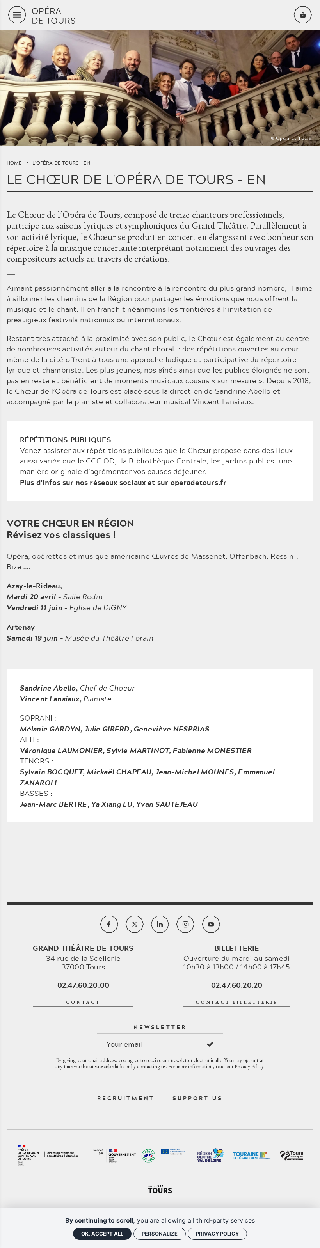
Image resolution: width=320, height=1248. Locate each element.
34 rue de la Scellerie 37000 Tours (83, 957)
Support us (197, 1098)
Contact (83, 1002)
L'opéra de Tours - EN (61, 162)
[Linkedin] (160, 924)
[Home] (160, 15)
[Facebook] (109, 924)
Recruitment (126, 1098)
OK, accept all (102, 1233)
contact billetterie (237, 1002)
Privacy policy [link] (217, 1233)
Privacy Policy (249, 1066)
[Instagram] (185, 924)
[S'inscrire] (210, 1043)
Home (14, 162)
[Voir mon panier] (302, 14)
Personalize (160, 1233)
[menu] (17, 14)
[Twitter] (134, 924)
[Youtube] (211, 924)
